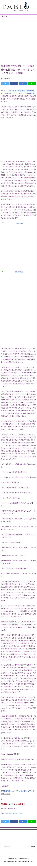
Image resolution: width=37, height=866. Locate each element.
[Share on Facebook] (14, 83)
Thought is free (29, 861)
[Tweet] (5, 83)
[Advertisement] (18, 38)
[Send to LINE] (32, 83)
